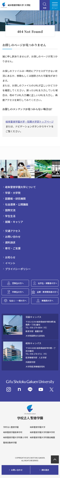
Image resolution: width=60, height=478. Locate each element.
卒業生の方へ (18, 291)
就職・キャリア (14, 221)
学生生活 (10, 216)
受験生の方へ (18, 283)
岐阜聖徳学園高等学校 (12, 432)
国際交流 (10, 210)
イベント (10, 263)
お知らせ (10, 257)
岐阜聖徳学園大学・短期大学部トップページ (30, 121)
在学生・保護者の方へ (47, 283)
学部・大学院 (12, 192)
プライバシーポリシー (18, 269)
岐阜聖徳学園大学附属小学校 (15, 437)
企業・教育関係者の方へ (47, 291)
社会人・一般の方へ (18, 300)
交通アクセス (12, 230)
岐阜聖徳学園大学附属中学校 (42, 432)
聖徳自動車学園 (10, 442)
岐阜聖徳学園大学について (20, 187)
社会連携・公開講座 (16, 204)
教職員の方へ (47, 300)
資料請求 (10, 242)
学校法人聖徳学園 (11, 427)
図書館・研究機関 (15, 198)
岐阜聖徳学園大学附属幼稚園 (42, 437)
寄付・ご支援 (12, 248)
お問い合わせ (12, 236)
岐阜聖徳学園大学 (37, 427)
